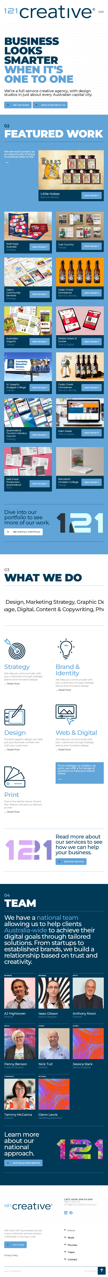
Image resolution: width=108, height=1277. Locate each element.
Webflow (16, 1271)
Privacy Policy (11, 1255)
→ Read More (12, 683)
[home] (50, 12)
